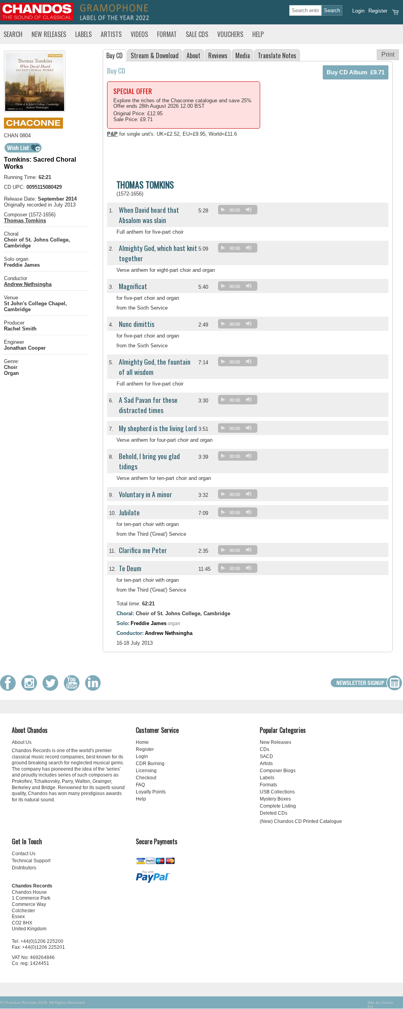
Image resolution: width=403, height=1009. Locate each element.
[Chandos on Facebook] (10, 689)
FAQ (140, 785)
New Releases (48, 34)
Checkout (146, 777)
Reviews (217, 55)
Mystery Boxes (275, 799)
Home (142, 742)
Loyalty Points (151, 792)
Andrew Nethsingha (28, 284)
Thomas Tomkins (25, 220)
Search (13, 34)
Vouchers (230, 34)
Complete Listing (278, 806)
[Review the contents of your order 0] (395, 15)
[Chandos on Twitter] (52, 689)
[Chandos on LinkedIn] (95, 689)
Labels (83, 34)
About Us (21, 742)
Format (167, 34)
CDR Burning (150, 763)
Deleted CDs (273, 813)
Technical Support (31, 860)
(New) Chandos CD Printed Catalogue (301, 821)
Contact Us (23, 853)
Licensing (146, 770)
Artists (111, 34)
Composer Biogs (278, 770)
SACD (266, 756)
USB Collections (277, 792)
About (193, 55)
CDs (264, 749)
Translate (277, 55)
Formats (268, 785)
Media (242, 55)
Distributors (24, 868)
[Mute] (249, 210)
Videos (139, 34)
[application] (239, 211)
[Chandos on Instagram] (31, 689)
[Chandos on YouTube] (73, 689)
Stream (155, 55)
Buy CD (114, 55)
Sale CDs (197, 34)
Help (258, 34)
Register (377, 11)
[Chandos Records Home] (37, 19)
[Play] (223, 210)
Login (358, 11)
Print (387, 54)
